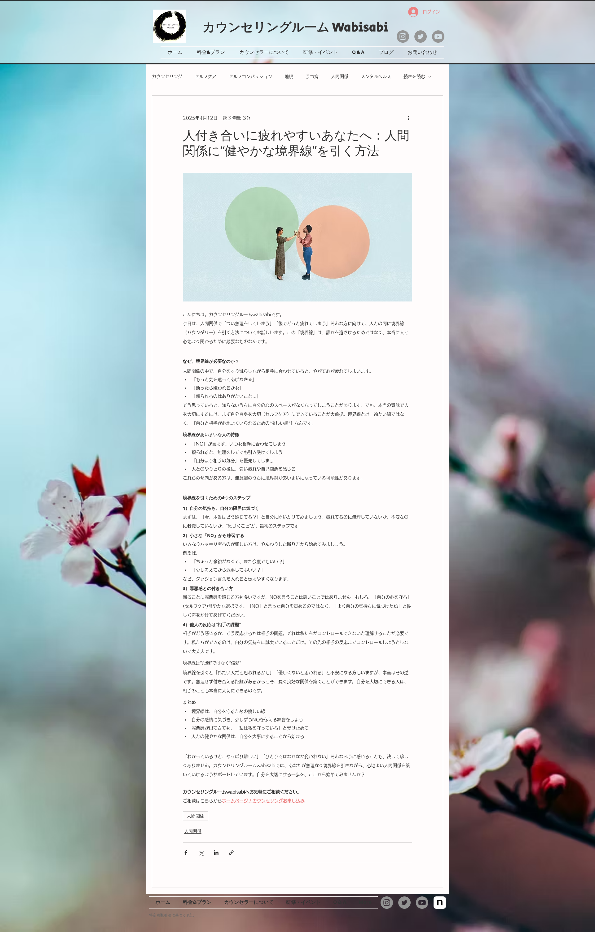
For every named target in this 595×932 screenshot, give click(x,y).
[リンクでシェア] (231, 853)
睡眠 (288, 76)
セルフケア (205, 76)
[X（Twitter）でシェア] (201, 853)
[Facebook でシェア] (186, 853)
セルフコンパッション (250, 76)
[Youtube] (438, 36)
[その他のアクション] (408, 118)
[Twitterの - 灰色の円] (420, 36)
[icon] (440, 902)
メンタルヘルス (376, 76)
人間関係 (339, 76)
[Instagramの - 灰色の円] (403, 36)
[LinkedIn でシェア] (216, 853)
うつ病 (312, 76)
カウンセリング (167, 76)
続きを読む (414, 76)
